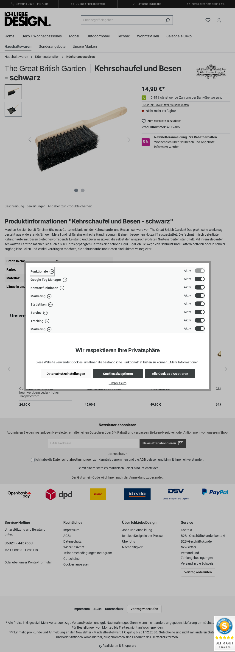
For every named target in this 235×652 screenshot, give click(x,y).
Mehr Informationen (184, 362)
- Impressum (117, 383)
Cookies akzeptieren (118, 374)
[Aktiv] (200, 270)
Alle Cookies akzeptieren (170, 374)
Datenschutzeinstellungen (66, 374)
